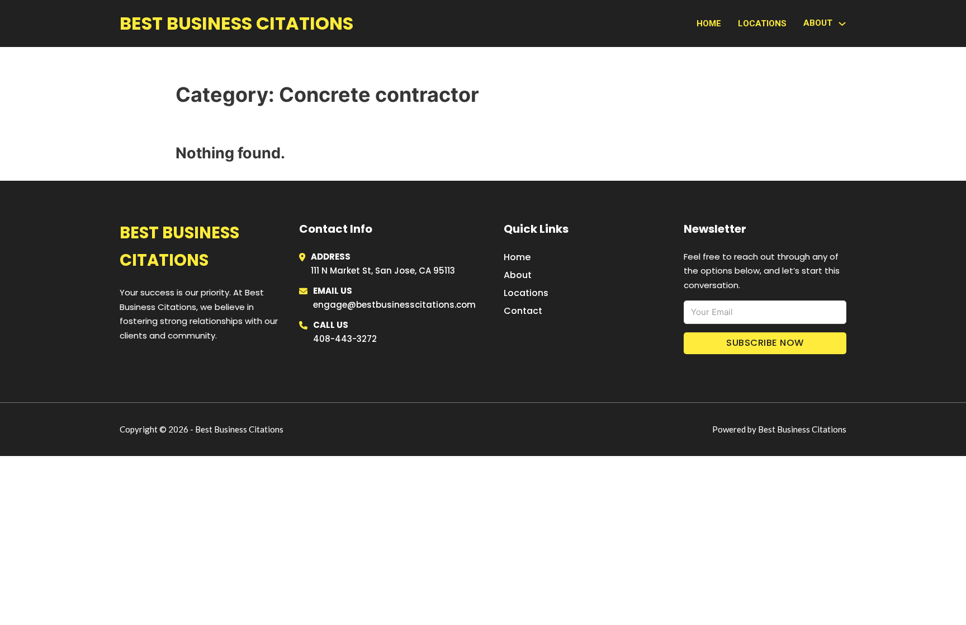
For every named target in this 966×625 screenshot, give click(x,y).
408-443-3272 (345, 339)
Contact (523, 310)
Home (709, 23)
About (518, 275)
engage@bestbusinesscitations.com (394, 305)
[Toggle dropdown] (842, 24)
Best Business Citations (236, 23)
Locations (762, 23)
